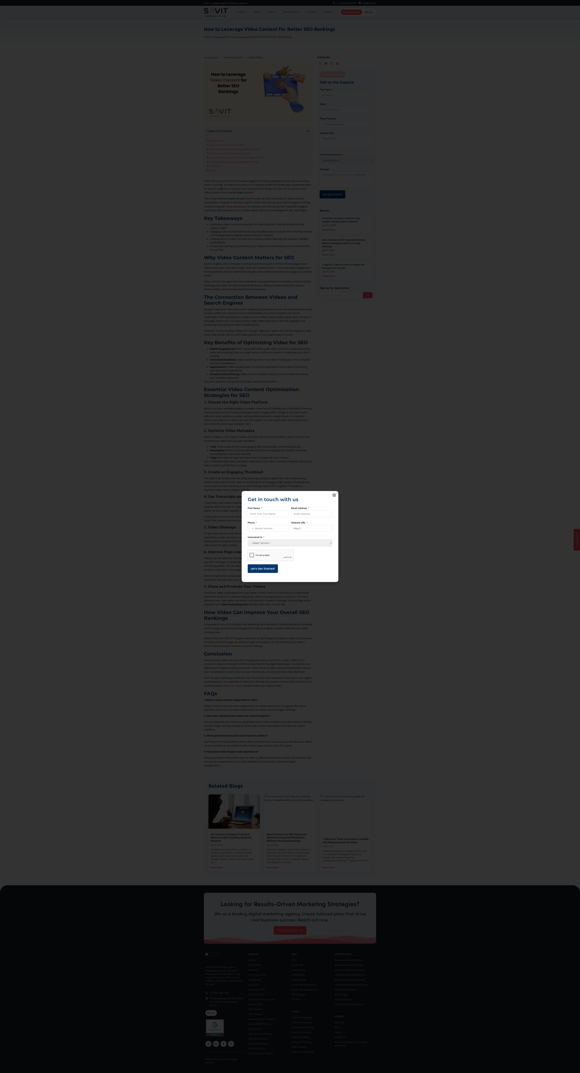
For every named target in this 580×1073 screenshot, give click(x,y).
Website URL (298, 522)
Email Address (299, 508)
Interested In (255, 537)
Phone (251, 522)
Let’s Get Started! (263, 569)
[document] (290, 536)
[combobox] (251, 528)
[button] (334, 495)
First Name (254, 508)
